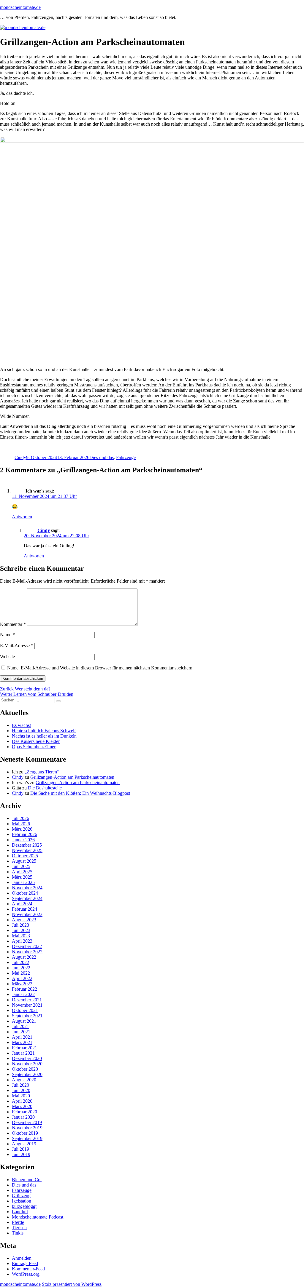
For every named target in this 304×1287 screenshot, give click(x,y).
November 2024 (27, 887)
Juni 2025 (21, 866)
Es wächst (21, 725)
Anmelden (21, 1258)
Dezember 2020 (27, 1058)
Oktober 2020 (25, 1069)
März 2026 (22, 829)
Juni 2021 (21, 1031)
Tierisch (19, 1227)
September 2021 (27, 1015)
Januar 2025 (23, 882)
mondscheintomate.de (20, 7)
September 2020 (27, 1074)
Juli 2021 (20, 1026)
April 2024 (22, 903)
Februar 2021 (24, 1047)
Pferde (18, 1222)
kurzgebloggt (24, 1206)
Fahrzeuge (126, 457)
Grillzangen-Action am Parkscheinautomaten (72, 777)
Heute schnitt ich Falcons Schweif (44, 730)
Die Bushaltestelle (45, 787)
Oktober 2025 (25, 855)
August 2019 (24, 1143)
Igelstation (21, 1200)
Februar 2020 (24, 1111)
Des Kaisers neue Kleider (36, 741)
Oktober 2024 (25, 893)
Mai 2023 (21, 935)
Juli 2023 (20, 925)
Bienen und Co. (27, 1179)
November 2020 (27, 1063)
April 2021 (22, 1037)
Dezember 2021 (27, 999)
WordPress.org (25, 1274)
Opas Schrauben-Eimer (34, 746)
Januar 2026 (23, 839)
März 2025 (22, 877)
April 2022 (22, 978)
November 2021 (27, 1005)
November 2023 (27, 914)
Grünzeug (21, 1195)
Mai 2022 (21, 973)
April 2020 (22, 1101)
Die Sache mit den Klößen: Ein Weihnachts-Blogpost (80, 793)
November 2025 (27, 850)
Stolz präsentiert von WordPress (72, 1284)
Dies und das (101, 457)
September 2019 (27, 1138)
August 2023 (24, 919)
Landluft (20, 1211)
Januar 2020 (23, 1117)
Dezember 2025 (27, 845)
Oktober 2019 (25, 1133)
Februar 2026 (24, 834)
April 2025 (22, 871)
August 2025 (24, 861)
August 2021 (24, 1021)
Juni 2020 (21, 1090)
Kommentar (13, 624)
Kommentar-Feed (28, 1268)
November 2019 (27, 1127)
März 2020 (22, 1106)
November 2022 (27, 951)
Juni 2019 (21, 1154)
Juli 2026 (20, 818)
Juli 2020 (20, 1085)
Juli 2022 (20, 962)
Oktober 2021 (25, 1010)
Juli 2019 (20, 1149)
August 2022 (24, 957)
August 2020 (24, 1079)
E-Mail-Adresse (16, 645)
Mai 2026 (21, 823)
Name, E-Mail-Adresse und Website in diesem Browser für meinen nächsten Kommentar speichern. (100, 667)
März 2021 (22, 1042)
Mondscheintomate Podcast (37, 1216)
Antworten (22, 516)
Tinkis (17, 1232)
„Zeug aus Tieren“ (42, 771)
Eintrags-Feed (25, 1263)
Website (7, 656)
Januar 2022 (23, 994)
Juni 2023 (21, 930)
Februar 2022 (24, 989)
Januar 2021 (23, 1053)
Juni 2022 (21, 967)
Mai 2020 (21, 1095)
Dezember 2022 (27, 946)
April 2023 (22, 941)
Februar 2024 (24, 909)
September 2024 (27, 898)
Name (7, 634)
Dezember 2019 (27, 1122)
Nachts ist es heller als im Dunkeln (44, 735)
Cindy (20, 457)
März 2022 (22, 983)
